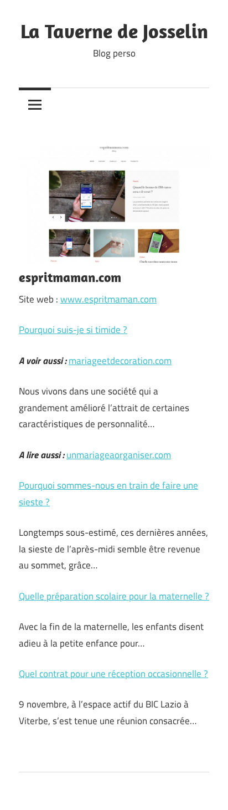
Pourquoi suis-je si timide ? (73, 329)
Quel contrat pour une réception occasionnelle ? (113, 674)
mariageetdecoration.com (120, 360)
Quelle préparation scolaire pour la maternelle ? (114, 596)
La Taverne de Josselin (114, 30)
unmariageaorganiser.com (118, 455)
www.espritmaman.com (108, 299)
